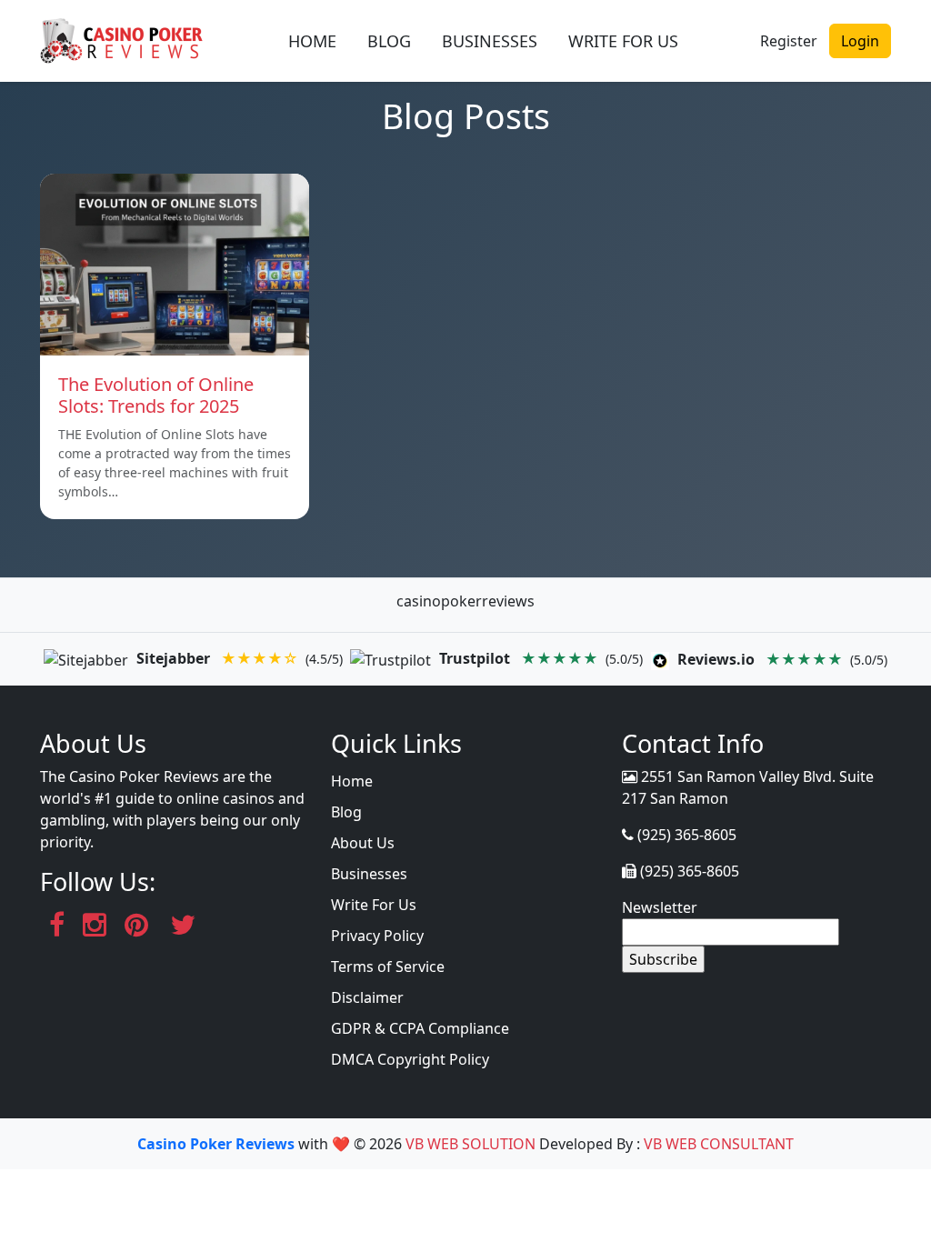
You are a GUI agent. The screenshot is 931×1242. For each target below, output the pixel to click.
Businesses (369, 874)
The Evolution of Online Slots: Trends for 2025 (156, 395)
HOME (312, 41)
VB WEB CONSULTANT (719, 1144)
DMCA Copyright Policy (410, 1059)
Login (860, 41)
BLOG (389, 41)
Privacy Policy (377, 936)
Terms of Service (388, 967)
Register (788, 41)
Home (352, 781)
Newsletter (659, 907)
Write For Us (373, 905)
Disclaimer (367, 997)
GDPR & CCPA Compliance (420, 1028)
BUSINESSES (489, 41)
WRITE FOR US (623, 41)
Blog (346, 812)
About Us (363, 843)
